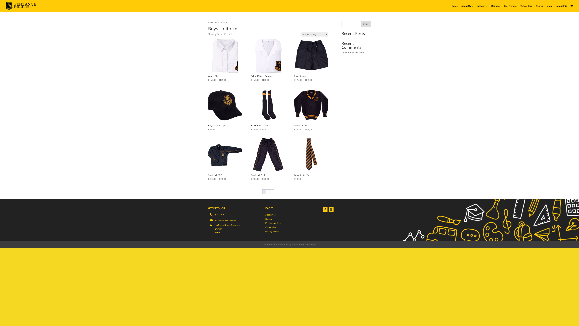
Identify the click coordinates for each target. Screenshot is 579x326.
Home (454, 6)
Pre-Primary (510, 6)
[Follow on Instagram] (331, 209)
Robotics (495, 6)
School (481, 6)
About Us (466, 6)
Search (366, 23)
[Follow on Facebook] (325, 209)
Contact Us (561, 6)
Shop (549, 6)
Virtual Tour (526, 6)
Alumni (539, 6)
